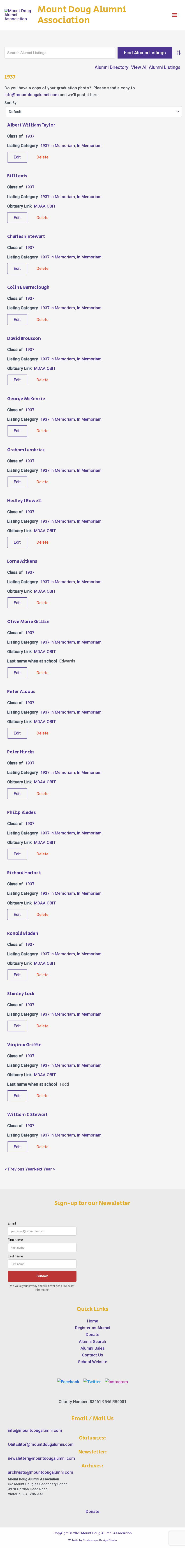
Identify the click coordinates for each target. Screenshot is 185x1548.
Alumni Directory (111, 67)
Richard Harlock (24, 873)
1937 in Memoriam (57, 145)
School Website (92, 1361)
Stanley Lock (21, 994)
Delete (43, 157)
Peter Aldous (21, 692)
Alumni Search (92, 1341)
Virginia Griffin (24, 1045)
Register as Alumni (92, 1327)
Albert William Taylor (31, 125)
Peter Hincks (21, 752)
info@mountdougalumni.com (32, 94)
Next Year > (44, 1169)
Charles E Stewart (26, 236)
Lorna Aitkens (22, 561)
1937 (29, 136)
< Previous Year (19, 1169)
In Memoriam (89, 145)
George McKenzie (26, 399)
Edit (17, 157)
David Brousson (24, 338)
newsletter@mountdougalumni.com (41, 1458)
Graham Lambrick (26, 450)
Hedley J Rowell (24, 501)
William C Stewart (27, 1115)
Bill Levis (17, 176)
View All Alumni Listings (155, 67)
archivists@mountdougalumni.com (40, 1472)
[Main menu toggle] (174, 15)
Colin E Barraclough (28, 287)
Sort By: (11, 103)
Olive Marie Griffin (28, 622)
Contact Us (92, 1355)
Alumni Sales (93, 1348)
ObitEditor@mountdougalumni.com (41, 1444)
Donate (92, 1334)
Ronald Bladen (22, 933)
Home (92, 1321)
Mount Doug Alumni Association (82, 15)
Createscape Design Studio (100, 1540)
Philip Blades (21, 812)
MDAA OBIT (45, 206)
